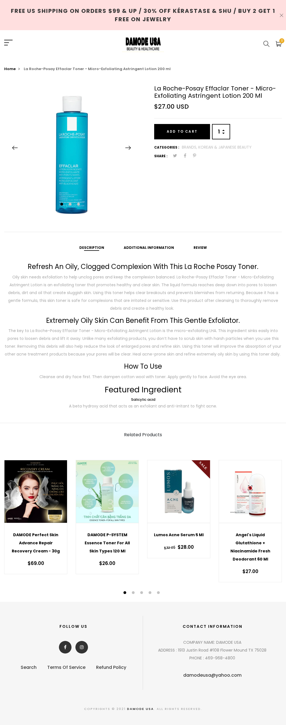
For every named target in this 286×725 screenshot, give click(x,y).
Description (91, 247)
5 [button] (159, 593)
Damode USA (140, 709)
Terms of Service (66, 667)
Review (200, 247)
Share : (161, 156)
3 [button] (79, 205)
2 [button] (71, 205)
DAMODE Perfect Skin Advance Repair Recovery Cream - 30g (36, 543)
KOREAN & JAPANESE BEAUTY (225, 147)
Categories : (166, 147)
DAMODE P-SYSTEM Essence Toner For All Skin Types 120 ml (107, 543)
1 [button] (62, 205)
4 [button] (150, 593)
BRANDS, (190, 147)
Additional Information (149, 247)
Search (29, 667)
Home (10, 68)
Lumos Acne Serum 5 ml (179, 535)
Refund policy (111, 667)
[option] (71, 147)
